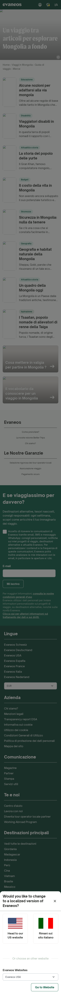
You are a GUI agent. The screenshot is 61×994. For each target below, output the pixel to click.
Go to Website (44, 987)
